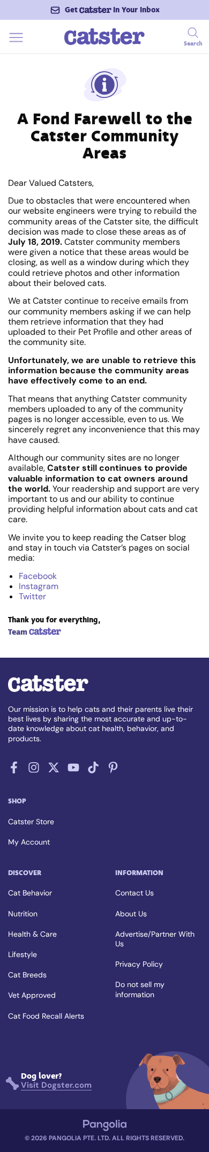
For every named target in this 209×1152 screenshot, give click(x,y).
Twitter (32, 596)
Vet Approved (32, 995)
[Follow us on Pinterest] (113, 770)
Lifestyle (22, 954)
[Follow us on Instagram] (34, 770)
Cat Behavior (30, 893)
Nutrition (23, 913)
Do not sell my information (140, 989)
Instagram (38, 586)
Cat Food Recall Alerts (46, 1016)
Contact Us (134, 893)
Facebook (38, 576)
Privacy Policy (139, 964)
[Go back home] (104, 43)
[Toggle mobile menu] (16, 43)
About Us (131, 913)
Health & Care (32, 934)
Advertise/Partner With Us (155, 938)
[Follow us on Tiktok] (93, 770)
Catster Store (31, 821)
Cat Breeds (27, 975)
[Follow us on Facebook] (14, 770)
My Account (29, 842)
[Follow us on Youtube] (73, 770)
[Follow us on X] (53, 770)
